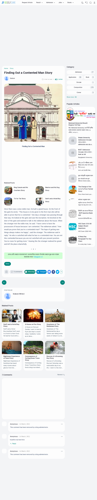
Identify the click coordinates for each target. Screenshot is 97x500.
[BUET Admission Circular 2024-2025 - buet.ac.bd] (73, 156)
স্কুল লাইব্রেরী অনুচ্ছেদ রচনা (85, 175)
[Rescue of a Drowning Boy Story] (55, 353)
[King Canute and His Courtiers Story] (8, 194)
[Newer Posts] (62, 282)
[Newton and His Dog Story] (40, 194)
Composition (78, 87)
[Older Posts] (4, 282)
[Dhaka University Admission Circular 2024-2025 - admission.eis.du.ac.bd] (73, 144)
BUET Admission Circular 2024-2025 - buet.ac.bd (85, 152)
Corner (79, 92)
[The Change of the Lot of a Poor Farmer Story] (73, 193)
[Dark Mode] (82, 3)
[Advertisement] (48, 20)
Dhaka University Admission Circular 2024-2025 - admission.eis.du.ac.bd (85, 142)
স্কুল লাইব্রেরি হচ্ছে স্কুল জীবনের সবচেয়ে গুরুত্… (84, 180)
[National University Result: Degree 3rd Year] (81, 120)
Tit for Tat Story (20, 199)
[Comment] (61, 375)
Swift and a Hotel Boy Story (11, 325)
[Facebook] (53, 272)
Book (87, 77)
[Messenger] (49, 272)
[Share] (61, 272)
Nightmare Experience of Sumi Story (11, 357)
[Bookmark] (6, 272)
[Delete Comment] (62, 424)
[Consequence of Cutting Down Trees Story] (33, 353)
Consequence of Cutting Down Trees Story (32, 358)
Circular (78, 82)
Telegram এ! (38, 257)
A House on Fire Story (33, 324)
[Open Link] (94, 3)
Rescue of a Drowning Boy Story (55, 357)
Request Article (27, 2)
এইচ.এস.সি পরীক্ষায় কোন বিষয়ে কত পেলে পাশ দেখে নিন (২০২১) (85, 165)
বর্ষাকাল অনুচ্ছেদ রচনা (84, 199)
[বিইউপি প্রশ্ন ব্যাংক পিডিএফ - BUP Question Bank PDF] (73, 217)
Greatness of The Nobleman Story (53, 325)
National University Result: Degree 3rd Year (78, 124)
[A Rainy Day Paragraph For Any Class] (73, 243)
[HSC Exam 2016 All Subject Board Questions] (73, 230)
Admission (78, 72)
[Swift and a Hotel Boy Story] (40, 205)
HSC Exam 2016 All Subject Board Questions (84, 226)
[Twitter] (57, 272)
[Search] (90, 3)
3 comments (18, 272)
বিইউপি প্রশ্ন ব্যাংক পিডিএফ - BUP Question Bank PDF (85, 213)
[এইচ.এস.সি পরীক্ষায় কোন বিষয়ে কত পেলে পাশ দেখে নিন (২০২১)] (73, 169)
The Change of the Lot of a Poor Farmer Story (85, 189)
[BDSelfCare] (9, 2)
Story (7, 264)
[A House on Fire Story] (33, 321)
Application (72, 77)
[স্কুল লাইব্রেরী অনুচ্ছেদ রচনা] (73, 182)
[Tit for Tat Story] (8, 205)
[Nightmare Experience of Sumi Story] (12, 353)
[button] (58, 79)
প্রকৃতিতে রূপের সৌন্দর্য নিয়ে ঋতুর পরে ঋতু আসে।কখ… (85, 204)
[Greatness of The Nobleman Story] (55, 321)
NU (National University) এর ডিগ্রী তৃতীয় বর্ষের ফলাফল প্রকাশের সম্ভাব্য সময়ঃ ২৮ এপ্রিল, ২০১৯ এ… (81, 130)
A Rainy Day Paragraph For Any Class (84, 238)
